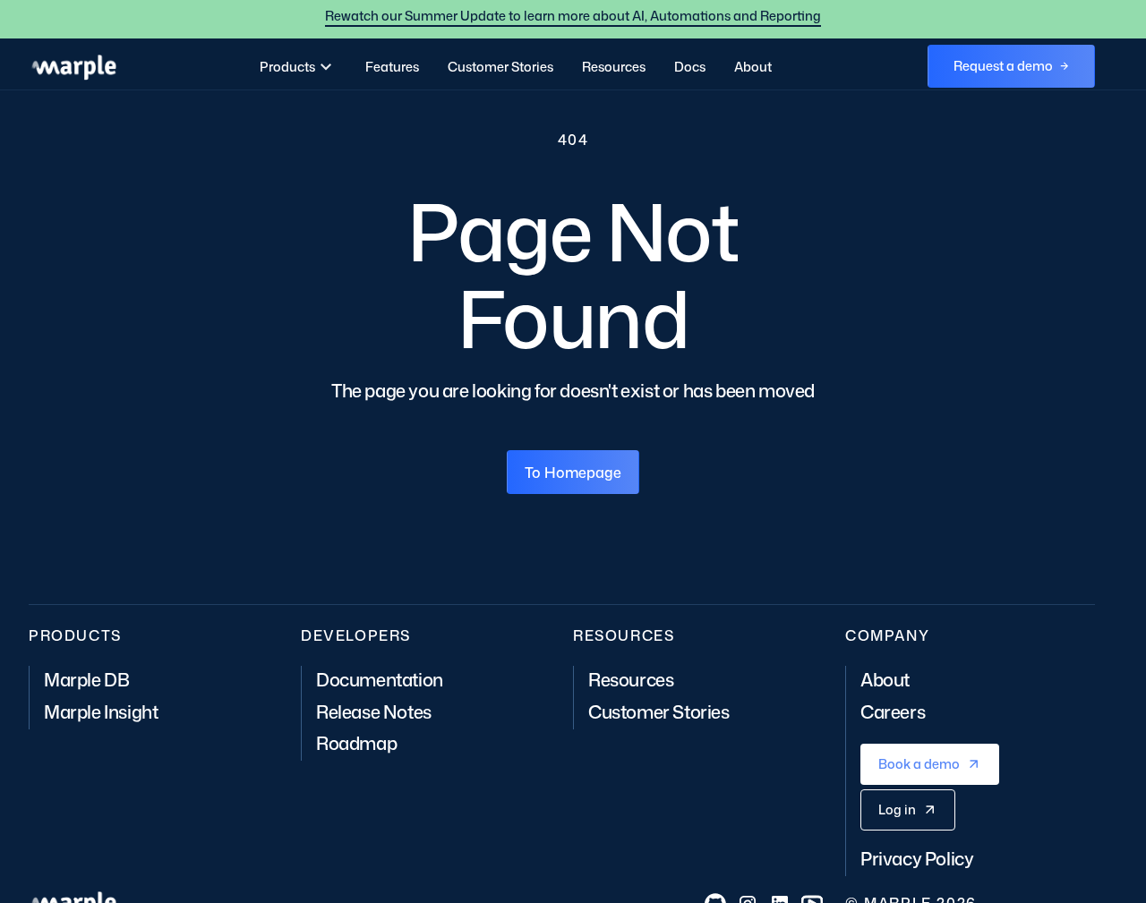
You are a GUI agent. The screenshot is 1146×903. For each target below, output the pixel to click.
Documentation (379, 679)
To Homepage (573, 472)
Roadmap (356, 742)
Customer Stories (500, 66)
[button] (298, 67)
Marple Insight (101, 711)
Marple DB (86, 679)
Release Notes (374, 711)
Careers (892, 711)
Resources (614, 66)
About (753, 66)
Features (392, 66)
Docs (690, 66)
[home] (73, 67)
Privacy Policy (916, 858)
